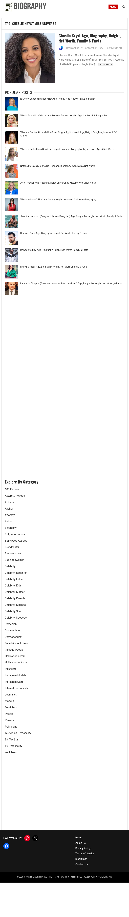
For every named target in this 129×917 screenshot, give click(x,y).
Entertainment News (17, 643)
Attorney (10, 515)
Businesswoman (14, 559)
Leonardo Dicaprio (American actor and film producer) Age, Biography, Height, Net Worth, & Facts (71, 283)
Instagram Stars (14, 681)
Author (8, 521)
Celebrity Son (13, 611)
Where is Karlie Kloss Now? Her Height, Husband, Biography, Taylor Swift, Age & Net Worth (67, 149)
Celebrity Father (14, 579)
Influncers (10, 668)
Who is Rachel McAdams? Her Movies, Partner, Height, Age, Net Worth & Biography (63, 115)
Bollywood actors (15, 534)
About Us (80, 842)
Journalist (10, 694)
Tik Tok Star (12, 739)
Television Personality (18, 733)
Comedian (11, 624)
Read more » (106, 64)
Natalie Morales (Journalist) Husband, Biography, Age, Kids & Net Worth (57, 166)
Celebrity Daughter (16, 572)
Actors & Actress (15, 495)
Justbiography (73, 48)
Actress (9, 502)
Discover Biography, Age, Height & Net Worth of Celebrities (53, 877)
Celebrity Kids (13, 585)
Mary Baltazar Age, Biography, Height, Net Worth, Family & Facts (53, 266)
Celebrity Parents (15, 598)
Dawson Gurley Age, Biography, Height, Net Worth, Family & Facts (54, 250)
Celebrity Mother (15, 592)
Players (9, 720)
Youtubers (11, 752)
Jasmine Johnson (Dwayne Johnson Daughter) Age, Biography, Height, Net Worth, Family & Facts (71, 216)
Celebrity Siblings (15, 604)
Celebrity (10, 566)
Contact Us (81, 864)
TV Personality (13, 746)
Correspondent (13, 637)
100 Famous (12, 489)
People (9, 713)
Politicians (11, 726)
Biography (11, 527)
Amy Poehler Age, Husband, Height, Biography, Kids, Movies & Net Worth (58, 182)
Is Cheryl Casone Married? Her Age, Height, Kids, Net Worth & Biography (57, 98)
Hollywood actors (15, 656)
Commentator (13, 630)
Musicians (11, 707)
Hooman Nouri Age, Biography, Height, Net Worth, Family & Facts (54, 233)
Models (9, 701)
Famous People (14, 649)
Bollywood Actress (16, 540)
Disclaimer (81, 858)
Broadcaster (12, 547)
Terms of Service (84, 853)
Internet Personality (16, 688)
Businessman (13, 553)
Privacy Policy (83, 848)
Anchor (9, 508)
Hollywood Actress (16, 662)
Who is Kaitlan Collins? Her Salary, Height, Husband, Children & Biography (58, 199)
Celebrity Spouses (16, 617)
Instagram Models (15, 675)
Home (78, 837)
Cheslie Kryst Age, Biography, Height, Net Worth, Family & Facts (90, 38)
